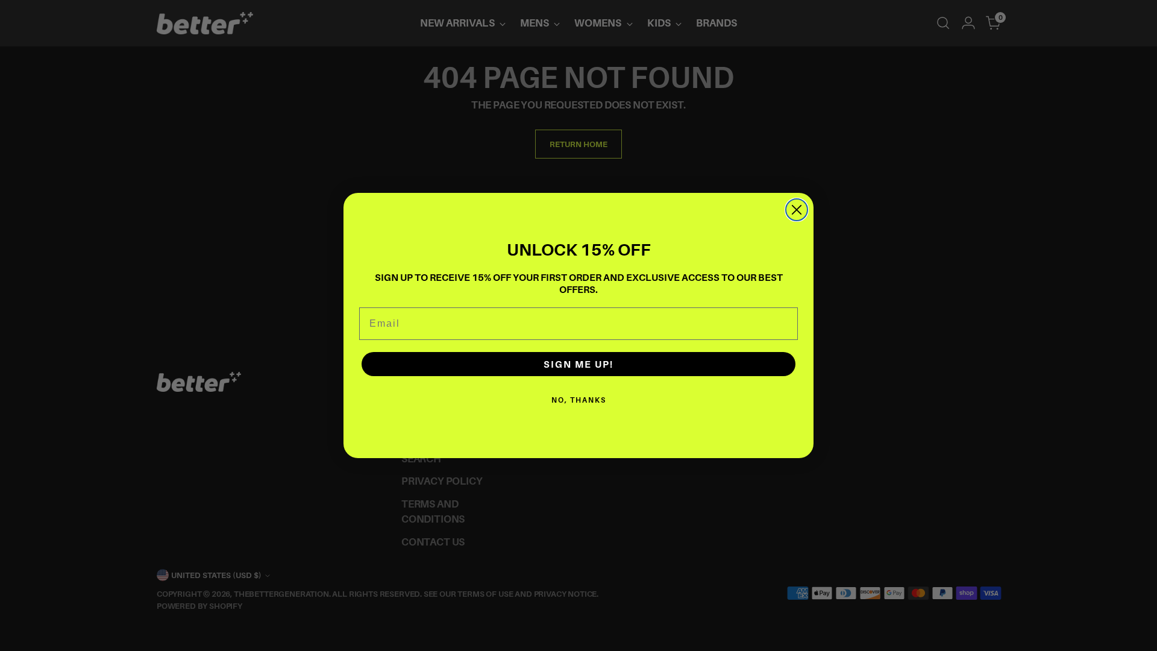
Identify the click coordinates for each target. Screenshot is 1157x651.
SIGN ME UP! (578, 364)
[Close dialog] (796, 210)
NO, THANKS (578, 399)
